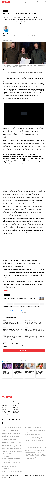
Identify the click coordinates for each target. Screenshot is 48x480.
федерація (29, 306)
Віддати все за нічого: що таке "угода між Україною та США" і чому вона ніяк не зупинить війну (12, 338)
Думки (5, 10)
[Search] (45, 2)
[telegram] (9, 419)
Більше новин (24, 350)
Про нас (4, 407)
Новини (4, 401)
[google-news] (19, 419)
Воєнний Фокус (24, 5)
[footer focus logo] (7, 397)
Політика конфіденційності (31, 475)
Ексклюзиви (15, 5)
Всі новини (7, 5)
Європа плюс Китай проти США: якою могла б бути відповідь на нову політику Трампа (13, 345)
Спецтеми (16, 403)
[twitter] (6, 419)
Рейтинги (4, 403)
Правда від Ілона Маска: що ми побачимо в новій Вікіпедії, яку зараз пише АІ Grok (12, 323)
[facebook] (2, 419)
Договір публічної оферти (16, 411)
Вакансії (15, 407)
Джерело (5, 290)
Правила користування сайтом (6, 411)
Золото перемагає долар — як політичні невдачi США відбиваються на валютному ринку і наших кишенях (13, 330)
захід (17, 306)
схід (23, 306)
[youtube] (13, 419)
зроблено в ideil (6, 477)
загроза (37, 306)
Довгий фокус (6, 405)
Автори (15, 405)
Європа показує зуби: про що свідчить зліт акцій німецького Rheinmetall (34, 337)
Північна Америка (8, 306)
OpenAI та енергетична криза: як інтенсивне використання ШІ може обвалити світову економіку (33, 323)
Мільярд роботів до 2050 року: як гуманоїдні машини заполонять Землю (34, 330)
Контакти (41, 475)
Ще (44, 5)
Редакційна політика (5, 415)
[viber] (16, 419)
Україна (39, 5)
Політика (33, 5)
